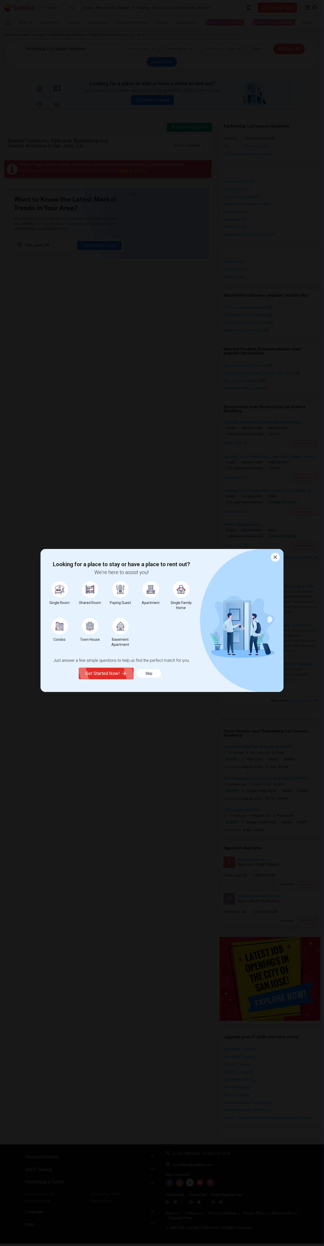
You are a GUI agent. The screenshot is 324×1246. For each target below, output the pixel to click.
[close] (275, 557)
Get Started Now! (102, 673)
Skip (149, 673)
